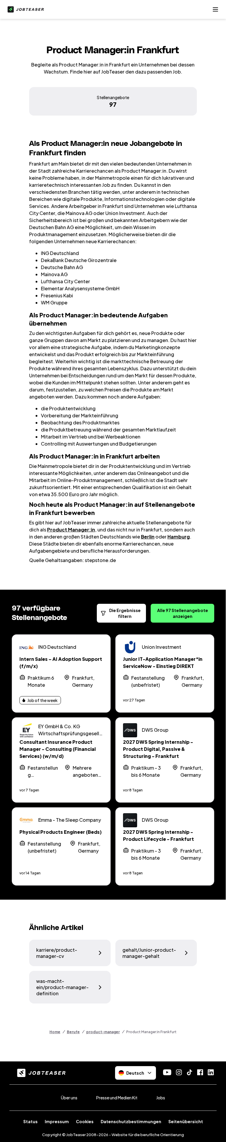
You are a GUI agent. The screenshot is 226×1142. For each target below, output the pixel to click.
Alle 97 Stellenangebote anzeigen (182, 613)
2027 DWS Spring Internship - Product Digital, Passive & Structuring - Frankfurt (158, 749)
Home (54, 1032)
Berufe (73, 1032)
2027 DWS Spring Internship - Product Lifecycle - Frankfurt (158, 835)
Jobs (160, 1097)
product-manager (103, 1032)
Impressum (57, 1121)
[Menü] (215, 9)
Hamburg (178, 537)
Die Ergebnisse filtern (125, 613)
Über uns (69, 1097)
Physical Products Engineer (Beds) (60, 832)
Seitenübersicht (185, 1121)
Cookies (85, 1121)
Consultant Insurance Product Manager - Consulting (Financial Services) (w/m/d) (57, 749)
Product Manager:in (71, 529)
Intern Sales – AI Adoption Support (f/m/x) (60, 662)
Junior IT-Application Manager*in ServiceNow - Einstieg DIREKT (162, 662)
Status (30, 1121)
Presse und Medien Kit (116, 1097)
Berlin (147, 537)
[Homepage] (24, 9)
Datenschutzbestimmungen (131, 1121)
